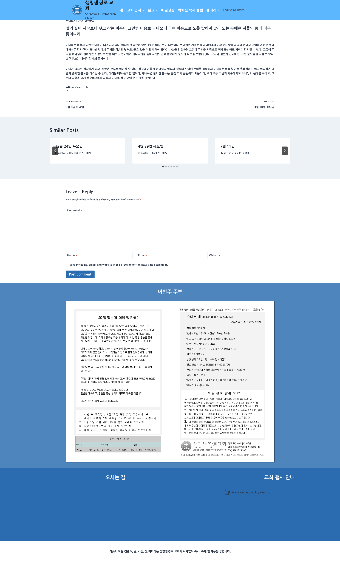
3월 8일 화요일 (75, 104)
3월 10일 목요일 (264, 104)
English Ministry (233, 10)
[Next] (285, 151)
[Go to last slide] (55, 151)
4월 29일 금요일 (150, 146)
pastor (62, 153)
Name (72, 255)
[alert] (279, 492)
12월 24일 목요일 (69, 146)
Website (214, 255)
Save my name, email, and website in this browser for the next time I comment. (119, 264)
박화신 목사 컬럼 (190, 10)
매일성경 (168, 10)
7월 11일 (227, 146)
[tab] (163, 166)
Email (143, 255)
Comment (75, 210)
